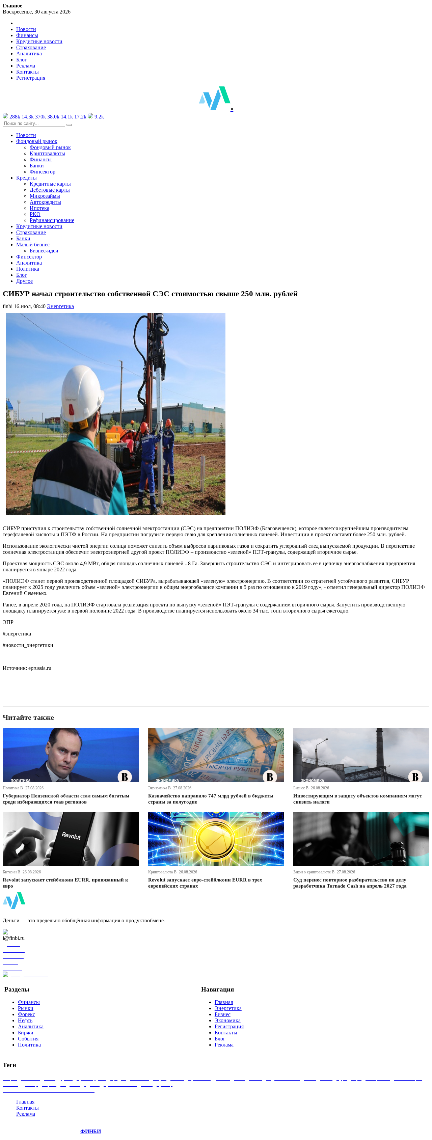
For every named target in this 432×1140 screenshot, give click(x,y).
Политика (27, 269)
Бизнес (223, 1014)
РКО (35, 214)
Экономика (228, 1020)
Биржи (25, 1032)
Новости (26, 29)
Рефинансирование (52, 220)
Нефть (25, 1020)
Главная (224, 1002)
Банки (37, 165)
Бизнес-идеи (44, 250)
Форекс (26, 1014)
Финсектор (42, 171)
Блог (21, 59)
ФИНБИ (90, 1131)
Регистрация (30, 78)
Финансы (27, 35)
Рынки (25, 1008)
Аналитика (29, 53)
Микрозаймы (45, 196)
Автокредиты (45, 202)
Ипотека (39, 208)
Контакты (27, 72)
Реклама (25, 66)
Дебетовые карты (50, 190)
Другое (24, 281)
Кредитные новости (39, 41)
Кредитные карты (50, 184)
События (28, 1038)
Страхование (31, 47)
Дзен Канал (24, 932)
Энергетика (60, 306)
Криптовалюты (47, 153)
